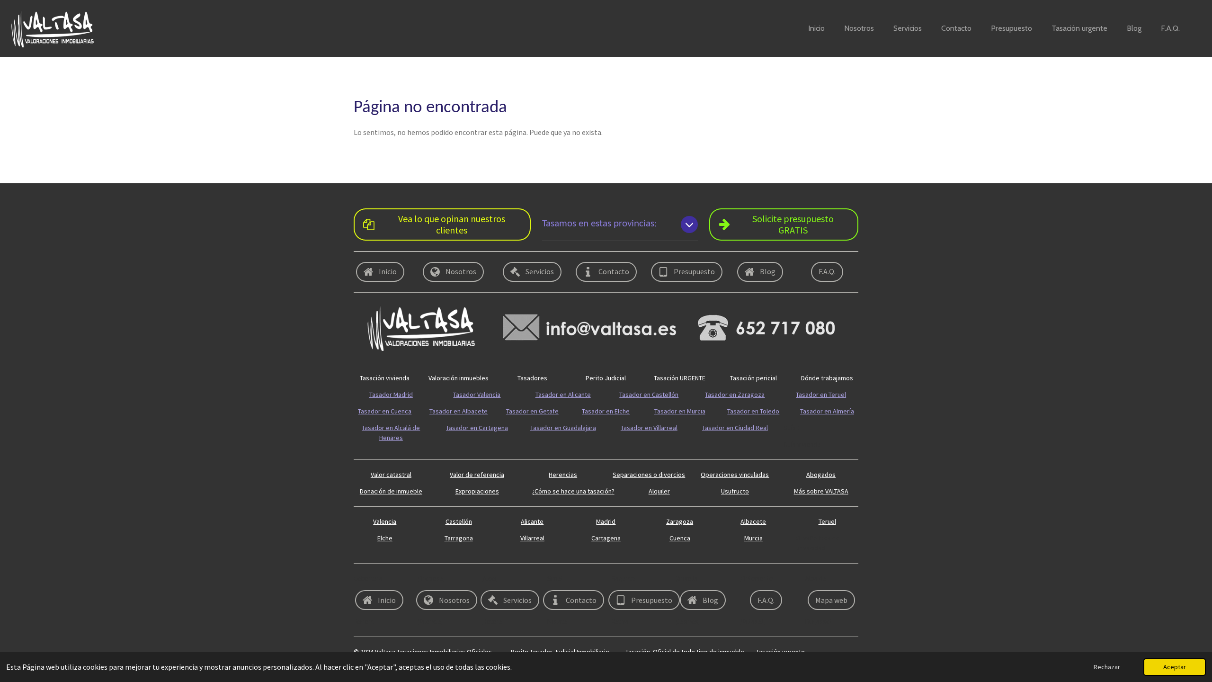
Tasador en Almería (827, 411)
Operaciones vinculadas (735, 474)
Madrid (605, 521)
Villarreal (532, 538)
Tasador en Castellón (648, 394)
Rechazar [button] (1107, 667)
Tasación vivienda (385, 378)
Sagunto (623, 578)
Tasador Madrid (391, 394)
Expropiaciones (477, 491)
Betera (492, 621)
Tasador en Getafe (532, 411)
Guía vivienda (802, 444)
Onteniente (757, 578)
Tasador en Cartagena (477, 427)
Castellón (459, 521)
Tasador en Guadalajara (563, 427)
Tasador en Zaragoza (735, 394)
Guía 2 (792, 427)
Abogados (821, 474)
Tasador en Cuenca (384, 411)
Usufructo (735, 491)
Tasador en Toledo (753, 411)
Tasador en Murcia (679, 411)
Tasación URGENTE (679, 378)
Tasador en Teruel (821, 394)
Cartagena (606, 538)
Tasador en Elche (606, 411)
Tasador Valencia (476, 394)
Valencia (384, 521)
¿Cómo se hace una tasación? (573, 491)
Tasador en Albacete (458, 411)
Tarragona (459, 538)
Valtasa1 (753, 621)
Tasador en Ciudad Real (735, 427)
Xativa (620, 621)
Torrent (364, 621)
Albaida (815, 578)
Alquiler (659, 491)
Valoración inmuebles (458, 378)
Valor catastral (391, 474)
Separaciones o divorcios (649, 474)
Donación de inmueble (391, 491)
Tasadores (532, 378)
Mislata (557, 621)
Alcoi (490, 578)
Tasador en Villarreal (649, 427)
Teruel (827, 521)
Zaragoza (679, 521)
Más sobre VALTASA (821, 491)
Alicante (532, 521)
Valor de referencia (477, 474)
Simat (555, 578)
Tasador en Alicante (563, 394)
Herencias (563, 474)
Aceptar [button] (1174, 667)
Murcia (753, 538)
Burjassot (818, 621)
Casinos (687, 621)
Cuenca (679, 538)
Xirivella (687, 578)
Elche (384, 538)
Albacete (753, 521)
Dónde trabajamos (827, 378)
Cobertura (368, 578)
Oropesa (430, 578)
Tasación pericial (753, 378)
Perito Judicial (606, 378)
